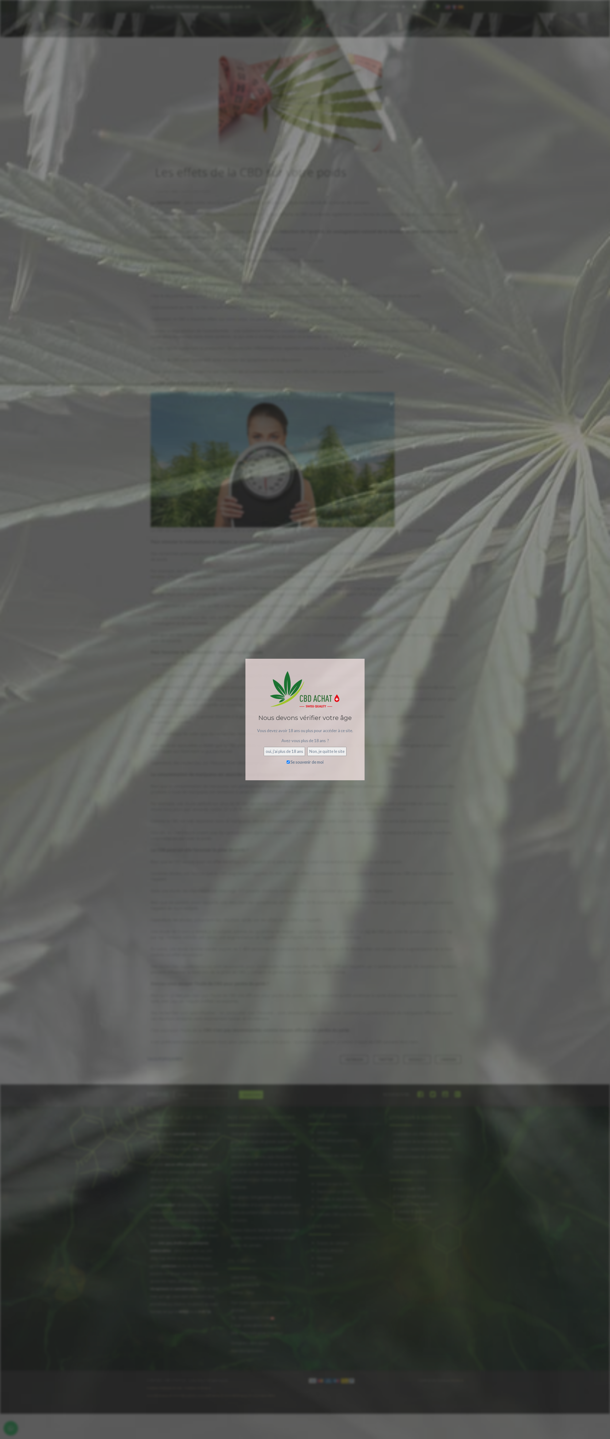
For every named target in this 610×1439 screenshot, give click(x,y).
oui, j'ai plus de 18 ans (284, 751)
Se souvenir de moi (307, 762)
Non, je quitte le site (327, 751)
